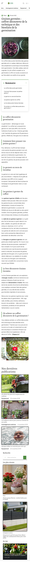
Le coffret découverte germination (13, 88)
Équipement (5, 398)
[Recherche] (23, 3)
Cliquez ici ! (16, 334)
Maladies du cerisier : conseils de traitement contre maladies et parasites (14, 554)
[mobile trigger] (2, 3)
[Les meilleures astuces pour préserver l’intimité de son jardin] (15, 410)
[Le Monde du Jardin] (10, 3)
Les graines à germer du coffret (12, 99)
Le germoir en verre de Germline (12, 96)
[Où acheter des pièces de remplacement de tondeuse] (15, 384)
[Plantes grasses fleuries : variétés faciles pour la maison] (15, 479)
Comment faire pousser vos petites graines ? (13, 92)
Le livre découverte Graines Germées (13, 103)
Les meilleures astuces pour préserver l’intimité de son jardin (14, 421)
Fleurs (4, 495)
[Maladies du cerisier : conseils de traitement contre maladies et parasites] (15, 552)
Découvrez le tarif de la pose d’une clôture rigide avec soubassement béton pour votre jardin (14, 536)
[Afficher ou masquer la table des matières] (21, 83)
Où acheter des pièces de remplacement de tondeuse (12, 395)
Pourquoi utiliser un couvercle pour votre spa (13, 446)
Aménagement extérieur (8, 424)
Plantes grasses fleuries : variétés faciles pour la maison (15, 498)
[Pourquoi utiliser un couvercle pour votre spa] (15, 436)
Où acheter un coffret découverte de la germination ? (14, 107)
